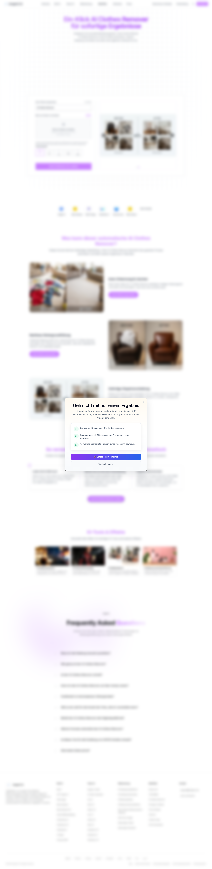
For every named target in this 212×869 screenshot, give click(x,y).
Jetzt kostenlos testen (106, 457)
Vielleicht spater (106, 464)
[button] (143, 402)
